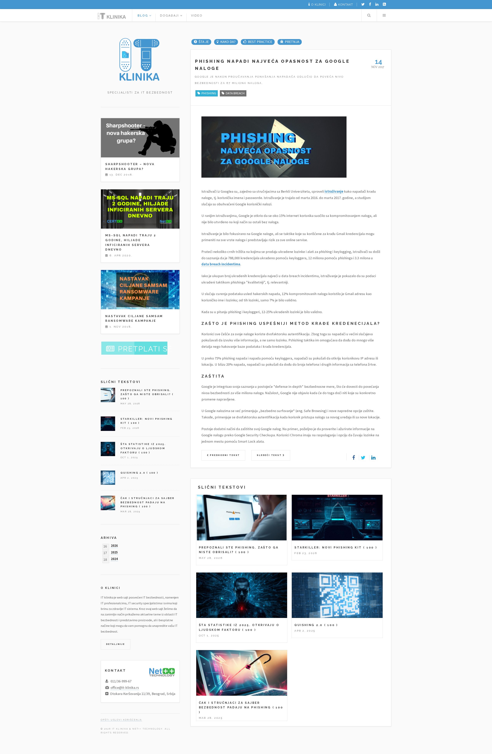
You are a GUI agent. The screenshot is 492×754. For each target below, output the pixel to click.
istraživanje (334, 191)
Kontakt (345, 4)
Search (369, 15)
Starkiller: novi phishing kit (328, 547)
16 (105, 545)
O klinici (318, 4)
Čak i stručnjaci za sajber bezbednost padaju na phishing (148, 502)
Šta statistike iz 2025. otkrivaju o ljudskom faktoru (143, 448)
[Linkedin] (376, 4)
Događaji (170, 15)
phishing (208, 93)
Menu (384, 15)
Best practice (260, 41)
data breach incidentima (220, 264)
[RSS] (384, 4)
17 (105, 552)
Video (197, 15)
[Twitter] (363, 4)
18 (105, 558)
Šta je (204, 41)
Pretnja (292, 41)
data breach (235, 93)
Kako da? (227, 41)
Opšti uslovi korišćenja (121, 719)
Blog (143, 15)
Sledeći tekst (270, 455)
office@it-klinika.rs (125, 687)
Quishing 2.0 (308, 625)
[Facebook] (370, 4)
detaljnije (115, 644)
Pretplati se (145, 349)
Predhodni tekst (224, 455)
